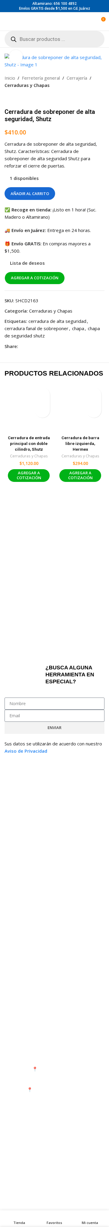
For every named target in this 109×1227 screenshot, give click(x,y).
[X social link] (29, 346)
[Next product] (22, 98)
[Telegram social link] (50, 346)
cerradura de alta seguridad (57, 321)
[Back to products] (15, 98)
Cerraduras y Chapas (27, 85)
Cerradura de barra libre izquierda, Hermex (80, 443)
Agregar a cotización (34, 277)
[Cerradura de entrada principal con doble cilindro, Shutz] (29, 408)
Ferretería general (41, 78)
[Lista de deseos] (42, 395)
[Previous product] (8, 98)
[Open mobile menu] (7, 21)
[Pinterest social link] (36, 346)
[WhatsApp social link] (43, 346)
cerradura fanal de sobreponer (36, 328)
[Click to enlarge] (16, 57)
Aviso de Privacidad (26, 751)
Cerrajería (77, 78)
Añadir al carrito (30, 193)
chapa (78, 328)
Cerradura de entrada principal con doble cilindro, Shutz (29, 443)
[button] (42, 410)
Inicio (10, 78)
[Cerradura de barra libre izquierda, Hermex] (80, 408)
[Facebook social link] (21, 346)
